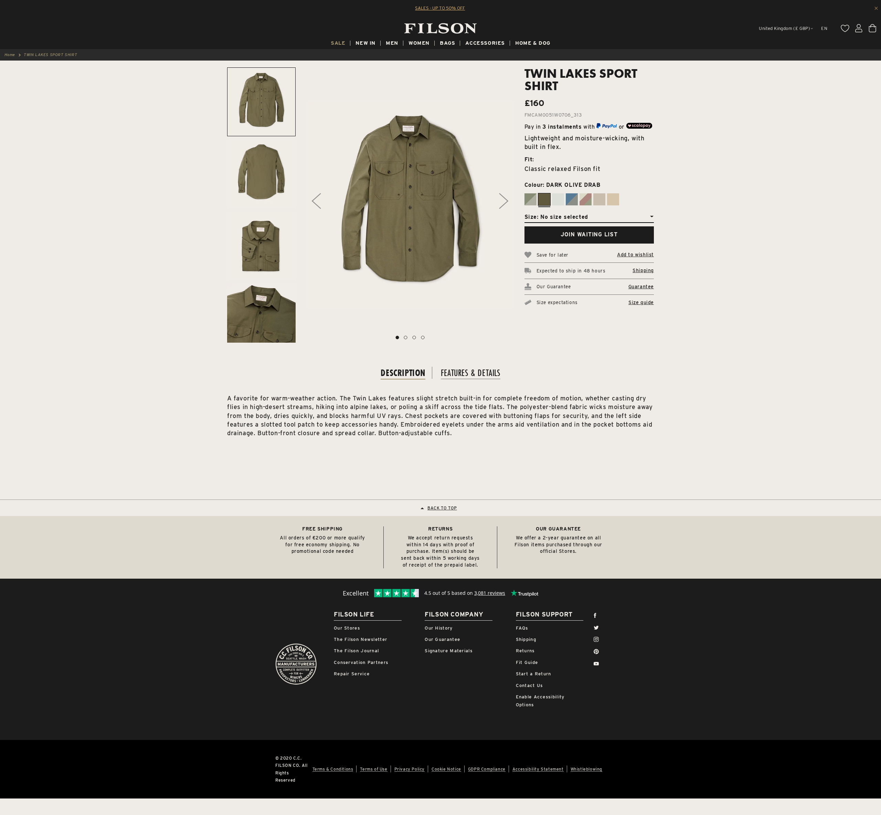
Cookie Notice (446, 769)
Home (9, 54)
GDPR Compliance (487, 769)
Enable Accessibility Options (540, 700)
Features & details (470, 373)
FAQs (522, 628)
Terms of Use (373, 769)
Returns (525, 650)
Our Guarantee (442, 639)
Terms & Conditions (332, 769)
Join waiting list (589, 234)
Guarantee (641, 286)
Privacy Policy (409, 769)
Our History (439, 628)
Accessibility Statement (538, 769)
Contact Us (529, 685)
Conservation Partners (361, 662)
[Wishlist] (845, 28)
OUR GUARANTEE (558, 528)
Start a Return (533, 673)
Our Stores (347, 628)
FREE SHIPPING (322, 528)
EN (824, 28)
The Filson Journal (356, 650)
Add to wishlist (635, 254)
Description (403, 373)
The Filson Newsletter (360, 639)
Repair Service (352, 673)
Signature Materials (449, 650)
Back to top (442, 508)
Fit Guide (527, 662)
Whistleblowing (586, 769)
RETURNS (440, 528)
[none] (338, 44)
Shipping (643, 270)
